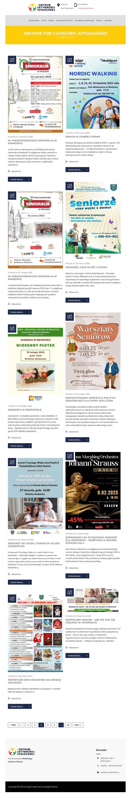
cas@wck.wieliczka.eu (86, 8)
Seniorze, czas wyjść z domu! (86, 267)
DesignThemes (51, 787)
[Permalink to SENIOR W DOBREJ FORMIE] (93, 128)
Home (59, 37)
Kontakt (108, 20)
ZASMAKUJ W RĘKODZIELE (25, 409)
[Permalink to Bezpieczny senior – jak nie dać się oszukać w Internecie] (93, 611)
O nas (44, 20)
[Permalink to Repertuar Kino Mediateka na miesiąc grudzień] (35, 671)
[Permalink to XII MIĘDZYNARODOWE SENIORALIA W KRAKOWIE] (35, 268)
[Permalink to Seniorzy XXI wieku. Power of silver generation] (35, 535)
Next (77, 725)
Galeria (99, 20)
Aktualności (34, 20)
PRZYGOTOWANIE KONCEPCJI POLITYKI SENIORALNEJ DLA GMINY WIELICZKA (91, 399)
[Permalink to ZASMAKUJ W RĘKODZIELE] (35, 401)
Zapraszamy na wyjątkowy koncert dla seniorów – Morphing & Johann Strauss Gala (91, 540)
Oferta (51, 20)
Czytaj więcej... (17, 179)
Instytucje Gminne (64, 20)
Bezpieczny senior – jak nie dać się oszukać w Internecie (90, 621)
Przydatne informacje (84, 20)
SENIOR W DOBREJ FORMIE (83, 136)
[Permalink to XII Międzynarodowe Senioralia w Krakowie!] (35, 132)
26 (68, 725)
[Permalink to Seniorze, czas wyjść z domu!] (93, 258)
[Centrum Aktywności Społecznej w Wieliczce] (42, 7)
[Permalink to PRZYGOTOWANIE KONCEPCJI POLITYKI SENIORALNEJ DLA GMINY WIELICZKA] (93, 389)
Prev (14, 725)
